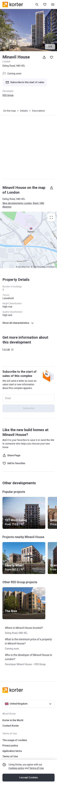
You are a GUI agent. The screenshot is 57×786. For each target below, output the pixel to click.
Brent (35, 203)
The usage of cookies (14, 740)
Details (24, 110)
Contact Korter (10, 725)
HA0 (42, 203)
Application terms (12, 751)
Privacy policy (10, 745)
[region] (28, 240)
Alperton (6, 206)
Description (38, 110)
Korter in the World (12, 720)
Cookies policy (16, 768)
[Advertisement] (28, 147)
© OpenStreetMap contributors (43, 267)
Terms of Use (36, 768)
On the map (9, 110)
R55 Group (8, 95)
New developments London (17, 203)
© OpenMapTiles (23, 267)
